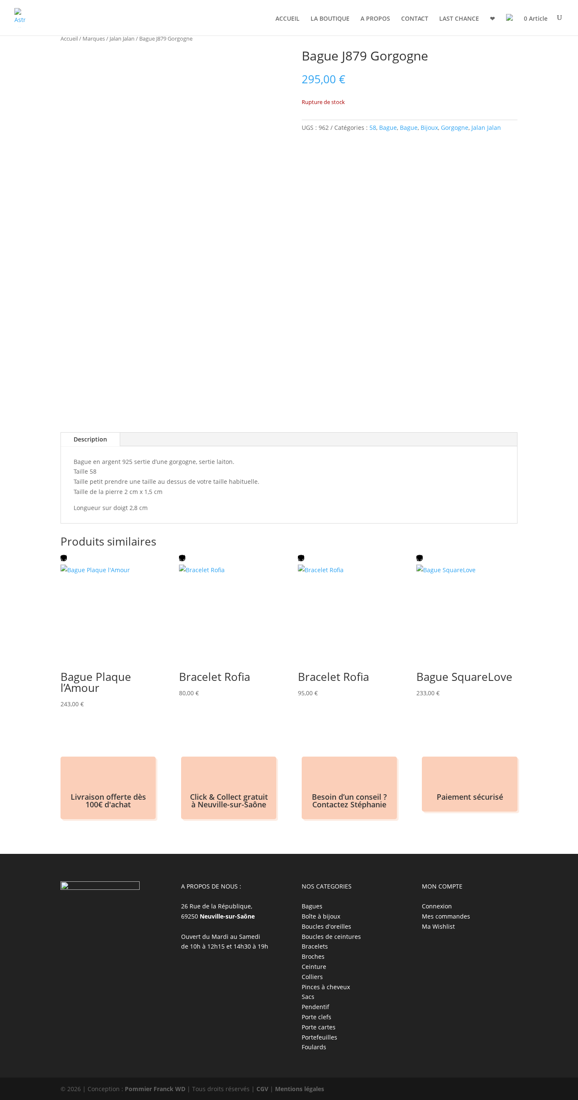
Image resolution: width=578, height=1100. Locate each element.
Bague (388, 127)
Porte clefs (316, 1017)
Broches (313, 956)
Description (90, 439)
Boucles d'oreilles (326, 926)
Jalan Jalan (122, 38)
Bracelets (315, 946)
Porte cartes (319, 1027)
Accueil (69, 38)
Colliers (312, 977)
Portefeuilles (319, 1037)
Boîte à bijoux (321, 916)
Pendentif (315, 1007)
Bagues (312, 906)
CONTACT (414, 19)
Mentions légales (299, 1089)
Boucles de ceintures (331, 937)
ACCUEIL (287, 19)
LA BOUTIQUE (330, 19)
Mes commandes (446, 916)
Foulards (314, 1047)
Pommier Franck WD (155, 1089)
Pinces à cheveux (326, 987)
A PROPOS (375, 19)
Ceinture (314, 967)
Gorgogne (454, 127)
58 (372, 127)
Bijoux (429, 127)
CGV (262, 1089)
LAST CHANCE (459, 19)
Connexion (437, 906)
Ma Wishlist (438, 926)
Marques (94, 38)
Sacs (308, 997)
